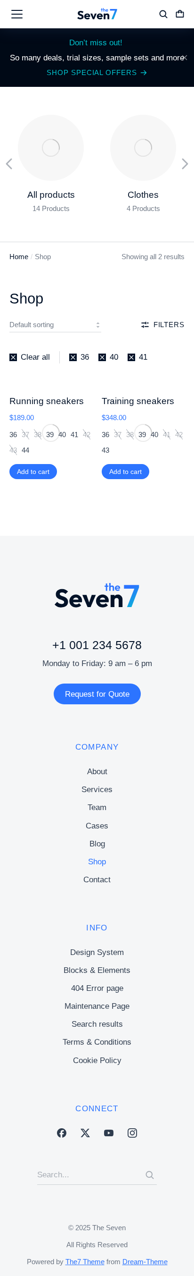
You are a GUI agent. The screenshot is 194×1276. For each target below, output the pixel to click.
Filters (169, 325)
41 (166, 435)
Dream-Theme (145, 1262)
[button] (9, 164)
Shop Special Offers (92, 72)
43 (13, 450)
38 (37, 435)
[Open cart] (180, 14)
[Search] (150, 1175)
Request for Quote (97, 694)
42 (86, 435)
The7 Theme (85, 1262)
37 (25, 435)
